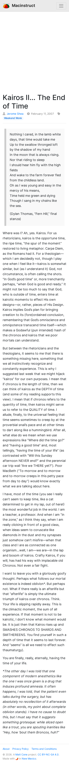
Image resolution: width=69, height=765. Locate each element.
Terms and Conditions (44, 748)
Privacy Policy (20, 748)
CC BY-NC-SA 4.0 (48, 754)
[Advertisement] (34, 51)
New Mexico (29, 758)
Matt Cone (21, 754)
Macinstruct (22, 5)
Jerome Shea (15, 113)
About (6, 748)
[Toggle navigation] (61, 5)
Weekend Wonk (13, 118)
